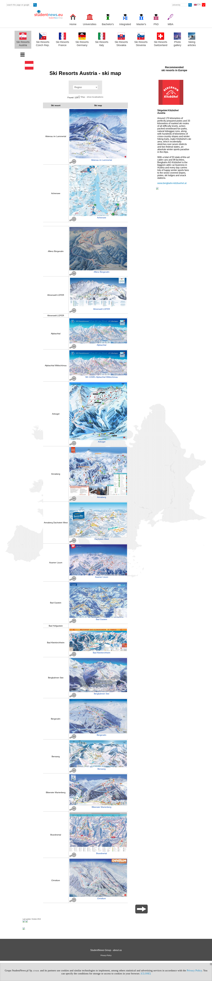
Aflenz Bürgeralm (56, 251)
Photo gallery (177, 44)
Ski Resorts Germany (82, 44)
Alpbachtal (55, 333)
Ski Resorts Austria (23, 44)
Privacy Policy (194, 970)
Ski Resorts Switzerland (160, 44)
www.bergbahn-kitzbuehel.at (171, 183)
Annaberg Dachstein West (56, 522)
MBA (170, 24)
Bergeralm (55, 719)
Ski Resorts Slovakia (121, 44)
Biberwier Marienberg (55, 792)
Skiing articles (192, 44)
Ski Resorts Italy (101, 44)
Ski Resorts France (62, 44)
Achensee (55, 193)
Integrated (125, 24)
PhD (156, 24)
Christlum (55, 880)
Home (73, 24)
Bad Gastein (55, 603)
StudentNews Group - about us (106, 950)
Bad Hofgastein (56, 626)
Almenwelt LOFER (55, 295)
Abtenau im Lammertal (55, 136)
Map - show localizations (92, 97)
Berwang (56, 756)
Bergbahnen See (55, 677)
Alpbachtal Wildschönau (56, 365)
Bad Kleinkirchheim (55, 642)
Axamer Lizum (55, 562)
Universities (89, 24)
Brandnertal (55, 835)
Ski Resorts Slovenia (141, 44)
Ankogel (55, 414)
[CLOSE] (146, 973)
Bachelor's (108, 24)
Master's (141, 24)
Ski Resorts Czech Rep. (42, 44)
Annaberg (55, 474)
